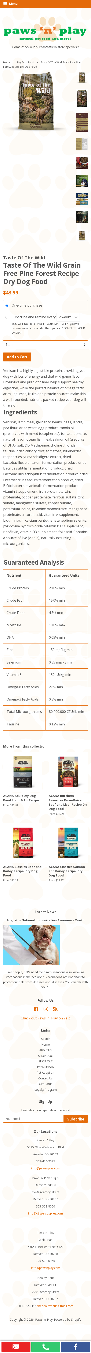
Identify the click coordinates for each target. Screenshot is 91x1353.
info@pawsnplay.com (45, 1168)
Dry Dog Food (25, 62)
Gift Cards (45, 1084)
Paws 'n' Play (44, 1319)
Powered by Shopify (67, 1319)
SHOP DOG (45, 1056)
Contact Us (45, 1078)
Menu (13, 3)
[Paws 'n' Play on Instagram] (45, 1010)
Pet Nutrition (45, 1067)
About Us (45, 1050)
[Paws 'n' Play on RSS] (55, 1010)
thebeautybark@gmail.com (55, 1306)
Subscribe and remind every (34, 317)
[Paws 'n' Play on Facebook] (35, 1010)
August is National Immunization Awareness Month (45, 920)
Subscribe (75, 1119)
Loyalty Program (45, 1090)
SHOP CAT (46, 1061)
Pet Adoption (45, 1072)
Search (45, 1039)
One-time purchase (27, 305)
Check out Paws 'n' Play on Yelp (45, 1018)
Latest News (45, 911)
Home (7, 62)
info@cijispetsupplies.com (45, 1213)
